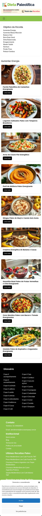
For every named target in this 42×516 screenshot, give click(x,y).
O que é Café (8, 409)
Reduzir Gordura (9, 51)
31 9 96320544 (18, 426)
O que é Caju (26, 374)
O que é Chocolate (28, 396)
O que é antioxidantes (11, 399)
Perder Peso (7, 49)
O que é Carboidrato (29, 393)
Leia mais (7, 93)
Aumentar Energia (9, 30)
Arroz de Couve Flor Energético (16, 155)
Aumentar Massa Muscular (12, 33)
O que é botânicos (10, 402)
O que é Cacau (9, 405)
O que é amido (9, 392)
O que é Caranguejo (29, 390)
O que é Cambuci (28, 377)
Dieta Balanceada (9, 40)
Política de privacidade (14, 446)
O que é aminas (9, 395)
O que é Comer (27, 400)
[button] (39, 482)
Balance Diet (7, 35)
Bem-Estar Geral (9, 37)
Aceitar (21, 500)
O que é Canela (27, 386)
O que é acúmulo (9, 385)
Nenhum (6, 47)
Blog (7, 440)
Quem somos (10, 437)
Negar (21, 506)
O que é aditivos (9, 389)
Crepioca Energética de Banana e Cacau (19, 250)
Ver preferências (21, 511)
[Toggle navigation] (4, 18)
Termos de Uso (11, 443)
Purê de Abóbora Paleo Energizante (18, 186)
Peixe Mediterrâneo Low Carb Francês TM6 (21, 459)
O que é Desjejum (28, 406)
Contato (8, 448)
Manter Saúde (8, 44)
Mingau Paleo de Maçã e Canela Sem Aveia (20, 218)
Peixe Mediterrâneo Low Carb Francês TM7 (21, 457)
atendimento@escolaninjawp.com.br (23, 430)
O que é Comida (27, 403)
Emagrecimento (8, 42)
